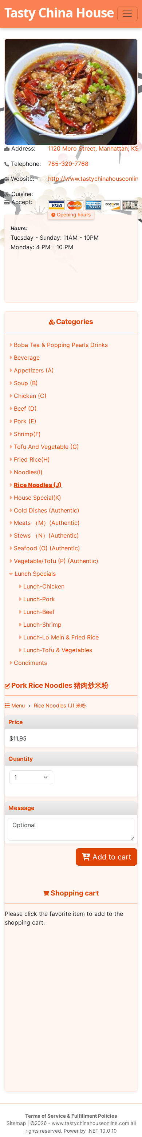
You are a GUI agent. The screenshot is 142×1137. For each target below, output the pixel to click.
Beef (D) (25, 408)
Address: (22, 148)
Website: (21, 178)
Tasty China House (59, 12)
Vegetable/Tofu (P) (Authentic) (56, 560)
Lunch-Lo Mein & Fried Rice (61, 637)
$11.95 (18, 738)
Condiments (30, 662)
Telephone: (25, 163)
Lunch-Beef (39, 611)
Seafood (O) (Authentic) (47, 548)
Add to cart (110, 857)
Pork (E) (25, 421)
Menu (17, 705)
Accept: (20, 202)
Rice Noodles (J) (38, 484)
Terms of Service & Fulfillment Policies (71, 1116)
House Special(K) (37, 497)
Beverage (27, 357)
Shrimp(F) (27, 434)
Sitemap (16, 1123)
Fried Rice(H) (32, 459)
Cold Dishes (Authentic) (46, 510)
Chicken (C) (30, 395)
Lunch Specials (35, 573)
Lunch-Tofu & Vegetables (57, 650)
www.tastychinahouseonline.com (90, 1123)
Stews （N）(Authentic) (46, 535)
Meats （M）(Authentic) (47, 522)
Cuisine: (21, 194)
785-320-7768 (68, 163)
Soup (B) (26, 383)
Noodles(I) (28, 472)
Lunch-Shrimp (42, 624)
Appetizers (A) (34, 370)
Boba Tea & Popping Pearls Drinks (61, 344)
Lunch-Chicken (43, 586)
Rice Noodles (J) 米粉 (60, 705)
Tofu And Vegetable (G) (46, 446)
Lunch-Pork (39, 599)
